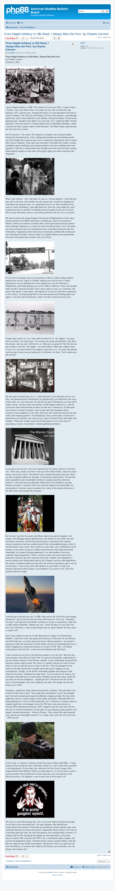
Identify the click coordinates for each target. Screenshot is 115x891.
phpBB (49, 872)
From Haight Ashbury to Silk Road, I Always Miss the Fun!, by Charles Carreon (56, 34)
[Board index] (18, 10)
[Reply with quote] (73, 44)
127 (86, 46)
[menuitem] (20, 23)
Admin (83, 43)
